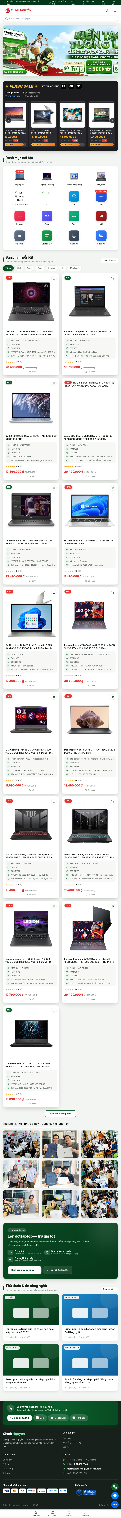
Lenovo (51, 268)
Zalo (40, 1418)
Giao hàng (8, 1468)
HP (63, 268)
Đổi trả (6, 1464)
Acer (40, 268)
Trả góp (6, 1473)
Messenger (60, 1418)
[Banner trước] (8, 50)
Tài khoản (85, 1515)
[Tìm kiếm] (6, 18)
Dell (19, 268)
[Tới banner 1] (58, 72)
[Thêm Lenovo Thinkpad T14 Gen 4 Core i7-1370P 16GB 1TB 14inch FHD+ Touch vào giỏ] (112, 278)
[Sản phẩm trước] (8, 120)
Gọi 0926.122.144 (59, 1270)
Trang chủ (36, 1515)
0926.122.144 (21, 1418)
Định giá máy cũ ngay (22, 1270)
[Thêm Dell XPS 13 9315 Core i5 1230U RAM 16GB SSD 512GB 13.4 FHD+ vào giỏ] (54, 383)
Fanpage (79, 1418)
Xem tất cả (108, 260)
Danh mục (52, 1515)
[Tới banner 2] (62, 72)
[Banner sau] (112, 50)
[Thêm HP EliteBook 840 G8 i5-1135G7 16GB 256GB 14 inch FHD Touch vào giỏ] (112, 488)
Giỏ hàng (68, 1515)
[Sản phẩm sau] (112, 120)
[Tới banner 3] (64, 72)
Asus (29, 268)
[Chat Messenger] (115, 1495)
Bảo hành (7, 1460)
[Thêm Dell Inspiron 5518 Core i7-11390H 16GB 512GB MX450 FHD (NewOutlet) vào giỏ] (112, 697)
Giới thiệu (67, 1438)
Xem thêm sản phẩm (60, 1113)
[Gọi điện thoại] (115, 1487)
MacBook (74, 268)
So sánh (32, 372)
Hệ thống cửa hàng (72, 1442)
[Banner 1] (60, 51)
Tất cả (8, 268)
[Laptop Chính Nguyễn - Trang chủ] (18, 10)
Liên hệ (66, 1447)
